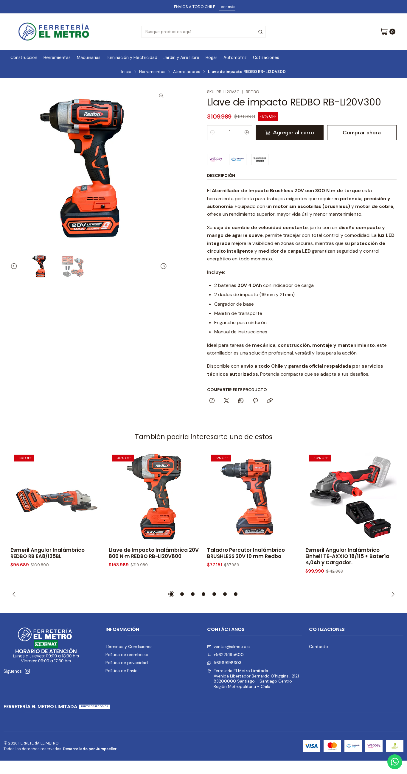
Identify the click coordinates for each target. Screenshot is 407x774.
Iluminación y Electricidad (132, 57)
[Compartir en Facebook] (212, 401)
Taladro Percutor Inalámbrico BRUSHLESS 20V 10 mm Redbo (246, 553)
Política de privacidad (126, 662)
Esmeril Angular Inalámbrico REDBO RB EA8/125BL (47, 553)
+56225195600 (229, 654)
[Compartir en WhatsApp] (241, 401)
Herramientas (57, 57)
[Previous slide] (14, 266)
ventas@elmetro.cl (232, 646)
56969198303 (227, 662)
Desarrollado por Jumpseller (90, 748)
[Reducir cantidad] (212, 132)
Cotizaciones (266, 57)
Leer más (227, 6)
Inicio (126, 72)
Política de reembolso (126, 654)
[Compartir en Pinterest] (255, 401)
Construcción (23, 57)
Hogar (211, 57)
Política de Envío (121, 670)
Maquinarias (88, 57)
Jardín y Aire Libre (181, 57)
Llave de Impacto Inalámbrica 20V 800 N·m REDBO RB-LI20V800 (154, 553)
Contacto (318, 646)
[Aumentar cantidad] (247, 132)
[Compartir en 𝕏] (226, 401)
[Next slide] (162, 266)
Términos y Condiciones (129, 646)
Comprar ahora (362, 132)
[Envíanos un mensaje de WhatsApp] (394, 761)
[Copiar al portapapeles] (270, 401)
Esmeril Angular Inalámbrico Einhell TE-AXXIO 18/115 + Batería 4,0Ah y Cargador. (347, 556)
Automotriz (235, 57)
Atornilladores (186, 72)
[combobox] (203, 32)
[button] (171, 594)
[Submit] (260, 32)
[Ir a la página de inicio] (53, 32)
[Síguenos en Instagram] (27, 671)
